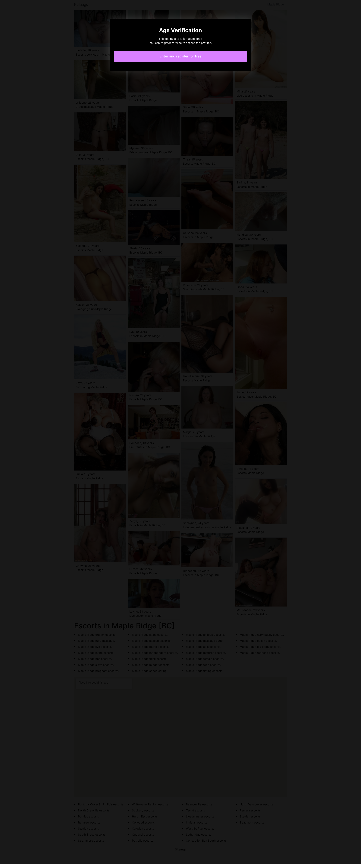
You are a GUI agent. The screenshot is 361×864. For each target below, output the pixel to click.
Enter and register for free (180, 56)
